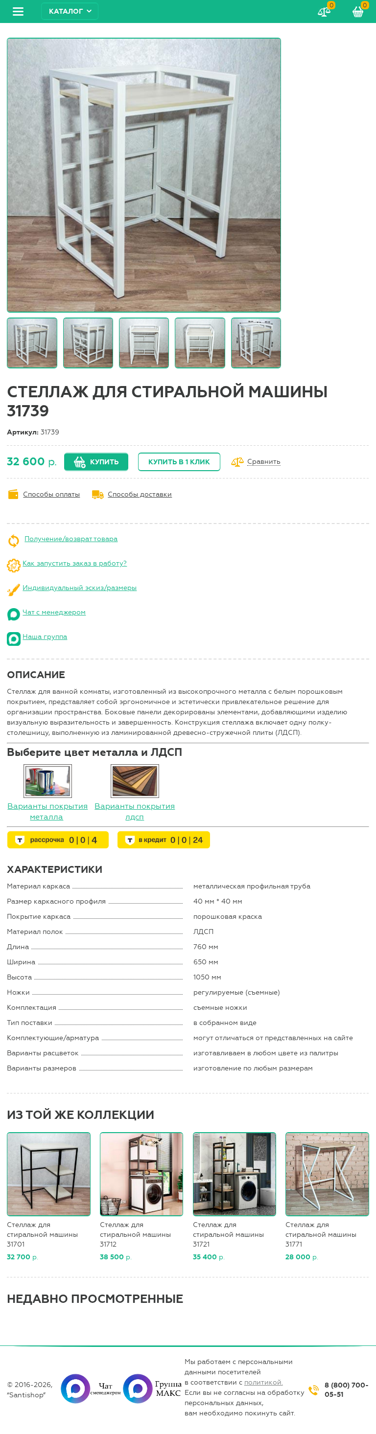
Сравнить (264, 462)
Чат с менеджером (54, 612)
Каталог (66, 11)
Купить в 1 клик (179, 462)
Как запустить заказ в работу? (75, 563)
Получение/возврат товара (71, 539)
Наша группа (45, 637)
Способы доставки (140, 494)
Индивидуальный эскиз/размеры (80, 588)
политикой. (263, 1382)
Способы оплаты (51, 494)
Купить (104, 462)
